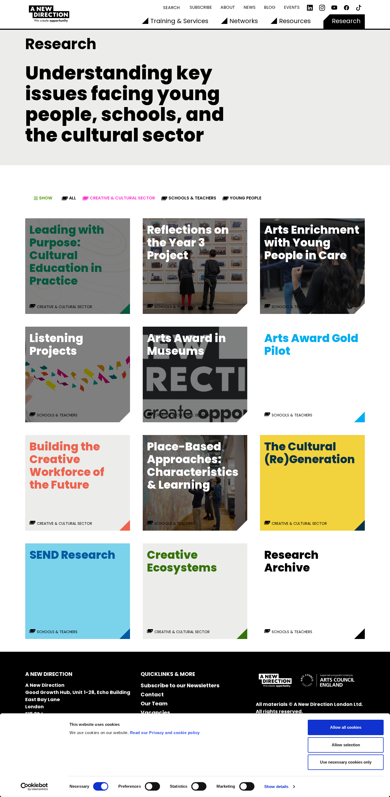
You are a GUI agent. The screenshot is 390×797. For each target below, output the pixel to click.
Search (171, 8)
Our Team (154, 703)
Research (346, 21)
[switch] (152, 786)
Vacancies (155, 712)
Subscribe (201, 7)
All (72, 198)
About (227, 7)
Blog (269, 7)
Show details (276, 786)
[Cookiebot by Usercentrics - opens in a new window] (34, 787)
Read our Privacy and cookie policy (165, 732)
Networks (243, 21)
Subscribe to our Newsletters (180, 685)
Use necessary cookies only (345, 762)
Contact (152, 694)
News (249, 7)
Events (292, 7)
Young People (245, 198)
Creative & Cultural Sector (122, 198)
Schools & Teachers (192, 198)
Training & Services (179, 21)
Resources (295, 21)
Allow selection (346, 745)
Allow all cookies (345, 727)
